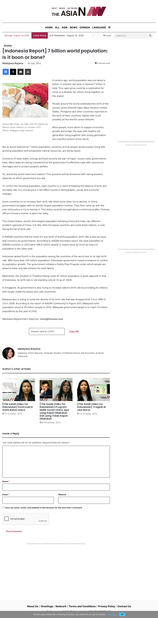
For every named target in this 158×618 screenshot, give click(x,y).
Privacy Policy (106, 606)
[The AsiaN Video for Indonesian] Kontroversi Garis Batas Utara (17, 407)
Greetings (47, 606)
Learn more (112, 614)
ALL (57, 27)
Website (62, 494)
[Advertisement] (56, 567)
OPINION (84, 27)
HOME (49, 27)
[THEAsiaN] (79, 11)
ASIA (65, 27)
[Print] (28, 72)
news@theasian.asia (51, 318)
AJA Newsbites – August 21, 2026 (66, 35)
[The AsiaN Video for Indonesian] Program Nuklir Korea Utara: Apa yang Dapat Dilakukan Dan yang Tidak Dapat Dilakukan (54, 411)
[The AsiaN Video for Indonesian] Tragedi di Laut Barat (91, 407)
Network (61, 606)
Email (5, 494)
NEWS (73, 27)
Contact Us (124, 606)
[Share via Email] (20, 72)
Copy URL (74, 331)
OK (122, 614)
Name (6, 481)
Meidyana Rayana (12, 63)
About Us (32, 606)
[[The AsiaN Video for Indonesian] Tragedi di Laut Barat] (93, 389)
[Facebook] (6, 72)
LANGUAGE (99, 27)
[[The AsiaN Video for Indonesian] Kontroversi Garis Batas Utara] (18, 389)
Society (8, 45)
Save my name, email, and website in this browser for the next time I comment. (44, 507)
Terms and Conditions (82, 606)
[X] (13, 72)
